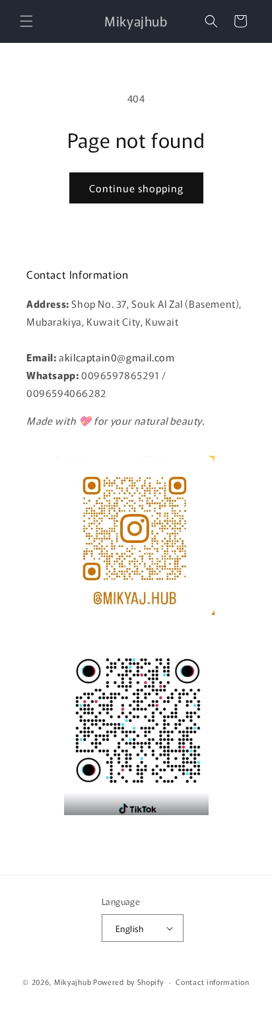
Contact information (212, 981)
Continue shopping (136, 188)
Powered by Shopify (128, 981)
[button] (26, 21)
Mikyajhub (72, 981)
